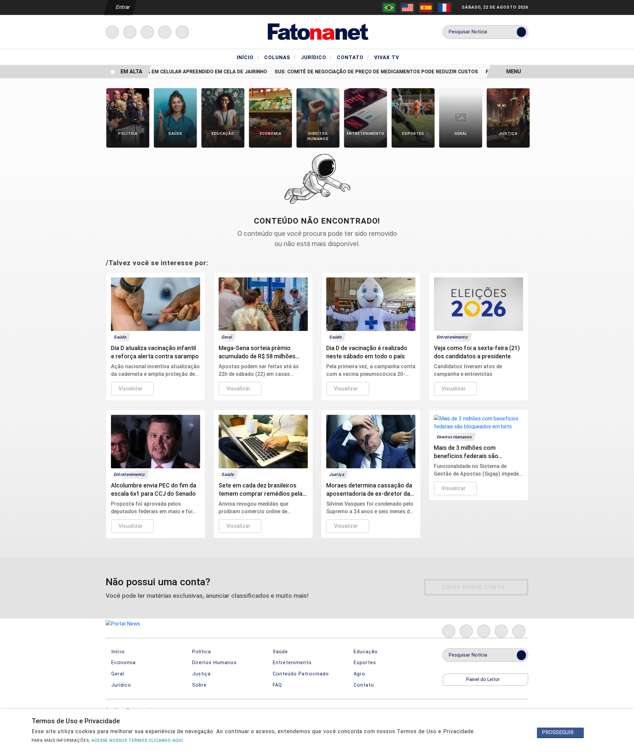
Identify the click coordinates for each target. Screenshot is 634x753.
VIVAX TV (386, 57)
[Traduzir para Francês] (444, 7)
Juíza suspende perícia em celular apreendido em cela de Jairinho (169, 72)
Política (201, 652)
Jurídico (316, 57)
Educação (365, 652)
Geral (117, 674)
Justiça (201, 674)
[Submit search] (521, 32)
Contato (353, 57)
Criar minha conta (473, 587)
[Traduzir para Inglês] (407, 7)
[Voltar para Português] (389, 7)
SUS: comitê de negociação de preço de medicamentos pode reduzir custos (368, 72)
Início (248, 57)
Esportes (364, 662)
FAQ (276, 685)
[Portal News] (317, 31)
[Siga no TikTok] (182, 32)
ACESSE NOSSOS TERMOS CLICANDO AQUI (137, 740)
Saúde (279, 652)
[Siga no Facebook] (112, 32)
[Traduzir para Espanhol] (426, 7)
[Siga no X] (147, 32)
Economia (123, 662)
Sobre (199, 685)
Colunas (280, 57)
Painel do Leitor (483, 679)
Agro (358, 674)
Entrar (122, 7)
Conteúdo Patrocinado (300, 674)
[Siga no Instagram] (129, 32)
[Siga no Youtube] (164, 32)
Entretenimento (291, 662)
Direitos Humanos (214, 662)
